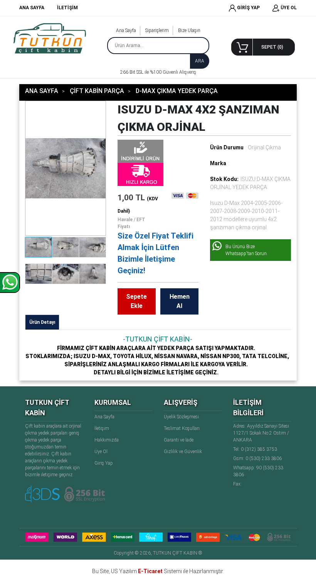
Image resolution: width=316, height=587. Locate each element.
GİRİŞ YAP (248, 7)
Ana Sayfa (126, 30)
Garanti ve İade (178, 440)
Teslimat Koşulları (182, 428)
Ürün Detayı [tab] (42, 322)
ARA (199, 61)
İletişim (101, 428)
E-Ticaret (150, 571)
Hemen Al (180, 301)
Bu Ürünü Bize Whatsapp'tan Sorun (246, 250)
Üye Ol (101, 451)
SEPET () (272, 47)
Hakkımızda (106, 440)
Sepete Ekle (136, 301)
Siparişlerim (157, 30)
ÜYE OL (288, 7)
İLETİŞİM (67, 7)
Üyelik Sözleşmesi (181, 417)
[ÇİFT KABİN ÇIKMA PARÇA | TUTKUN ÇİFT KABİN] (49, 38)
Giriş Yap (103, 463)
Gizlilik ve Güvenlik (183, 451)
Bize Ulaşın (189, 30)
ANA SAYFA (31, 7)
